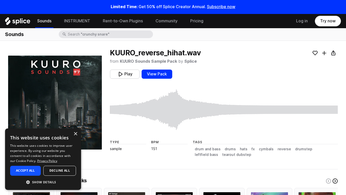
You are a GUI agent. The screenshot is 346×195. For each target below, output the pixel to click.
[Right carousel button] (335, 181)
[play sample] (224, 110)
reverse (284, 149)
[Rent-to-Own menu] (146, 21)
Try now (328, 21)
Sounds (44, 21)
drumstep (303, 149)
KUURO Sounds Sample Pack (148, 61)
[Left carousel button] (328, 181)
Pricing (196, 21)
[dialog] (43, 159)
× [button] (75, 134)
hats (243, 149)
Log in (302, 21)
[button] (43, 182)
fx (253, 149)
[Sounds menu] (55, 21)
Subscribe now (221, 6)
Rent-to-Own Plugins (123, 21)
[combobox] (110, 34)
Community (167, 21)
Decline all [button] (59, 170)
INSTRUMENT (77, 21)
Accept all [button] (25, 170)
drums (230, 149)
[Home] (17, 22)
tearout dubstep (236, 155)
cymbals (266, 149)
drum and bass (208, 149)
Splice (190, 61)
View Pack (157, 74)
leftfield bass (206, 155)
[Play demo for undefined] (55, 102)
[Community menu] (181, 21)
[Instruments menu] (94, 21)
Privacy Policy (47, 161)
